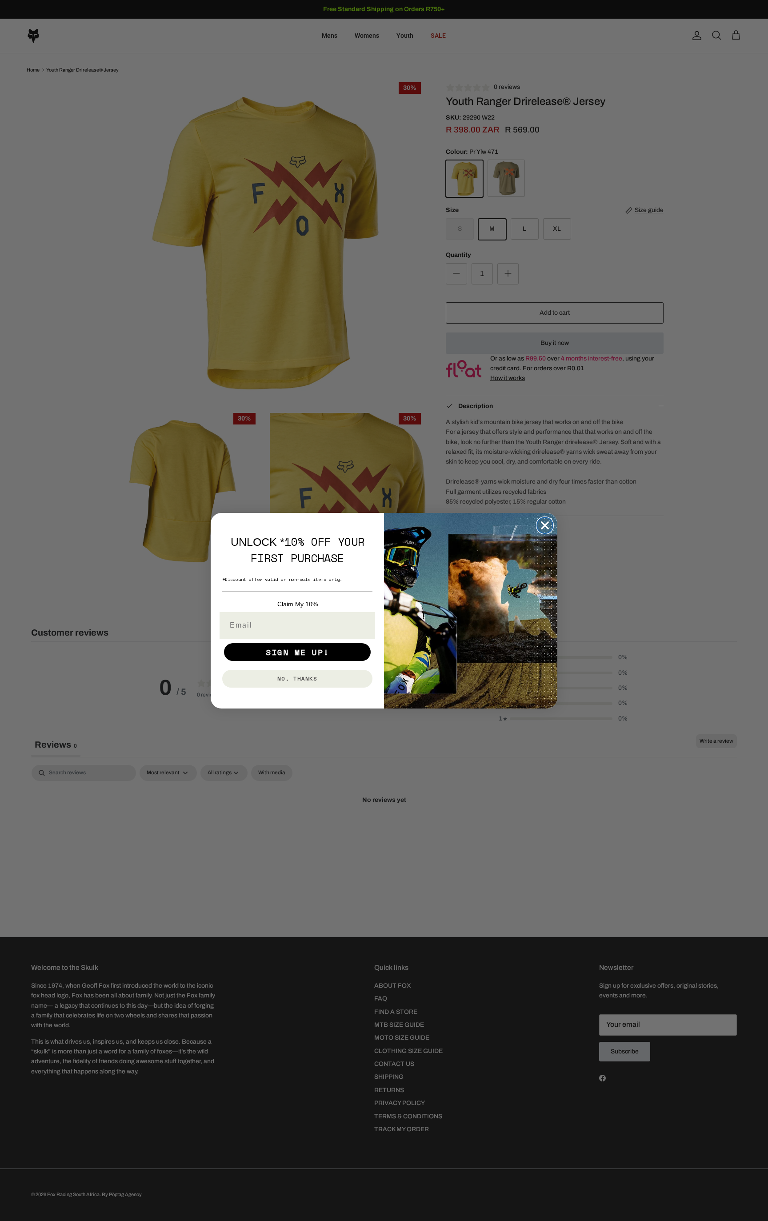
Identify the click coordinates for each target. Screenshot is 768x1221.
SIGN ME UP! (297, 652)
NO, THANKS (297, 678)
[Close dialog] (545, 525)
